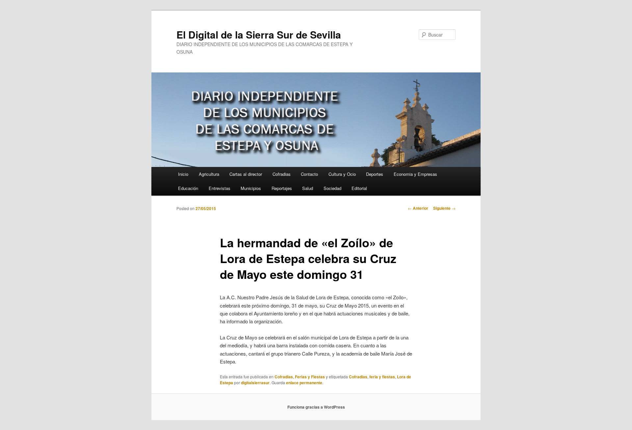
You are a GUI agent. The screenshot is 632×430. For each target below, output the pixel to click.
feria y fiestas (382, 377)
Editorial (359, 188)
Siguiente (444, 208)
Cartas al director (245, 174)
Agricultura (209, 174)
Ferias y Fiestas (310, 377)
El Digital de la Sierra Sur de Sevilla (258, 34)
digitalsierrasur (255, 383)
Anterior (418, 208)
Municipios (251, 188)
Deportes (374, 174)
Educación (188, 188)
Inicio (183, 174)
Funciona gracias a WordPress (316, 407)
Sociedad (332, 188)
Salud (307, 188)
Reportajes (282, 188)
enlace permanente (304, 383)
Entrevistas (219, 188)
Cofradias (282, 174)
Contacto (309, 174)
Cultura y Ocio (342, 174)
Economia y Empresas (415, 174)
